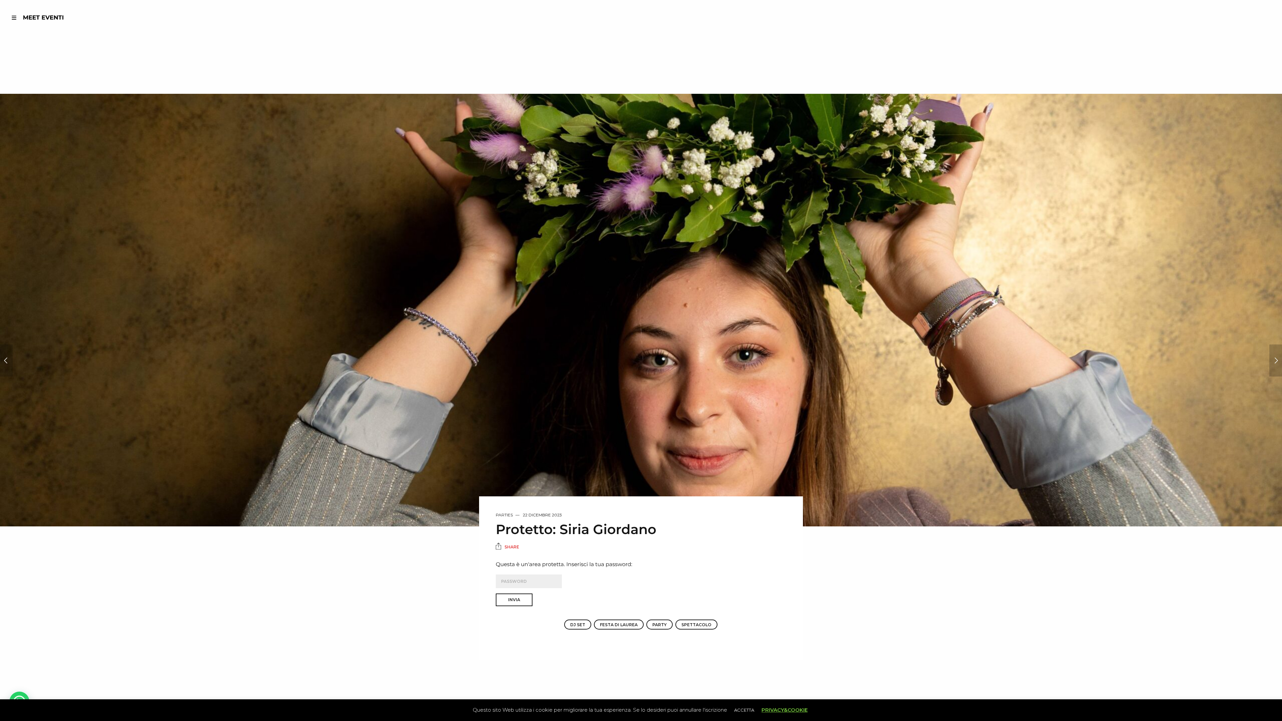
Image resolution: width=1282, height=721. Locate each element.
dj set (577, 624)
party (659, 624)
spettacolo (696, 624)
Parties (504, 514)
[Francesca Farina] (6, 360)
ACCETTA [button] (744, 710)
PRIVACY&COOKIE (785, 710)
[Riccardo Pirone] (1275, 360)
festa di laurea (619, 624)
